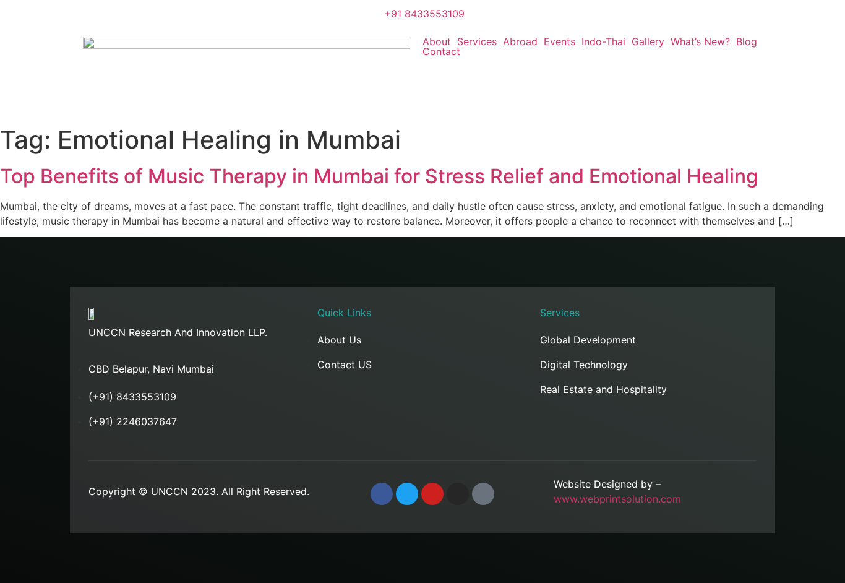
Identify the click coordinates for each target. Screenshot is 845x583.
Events (559, 41)
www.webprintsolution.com (617, 499)
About (436, 41)
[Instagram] (458, 494)
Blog (746, 41)
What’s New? (700, 41)
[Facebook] (382, 494)
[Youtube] (432, 494)
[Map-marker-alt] (483, 494)
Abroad (520, 41)
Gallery (648, 41)
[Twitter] (407, 494)
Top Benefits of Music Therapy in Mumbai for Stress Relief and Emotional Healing (379, 176)
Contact (441, 51)
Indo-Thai (603, 41)
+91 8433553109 (424, 13)
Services (477, 41)
